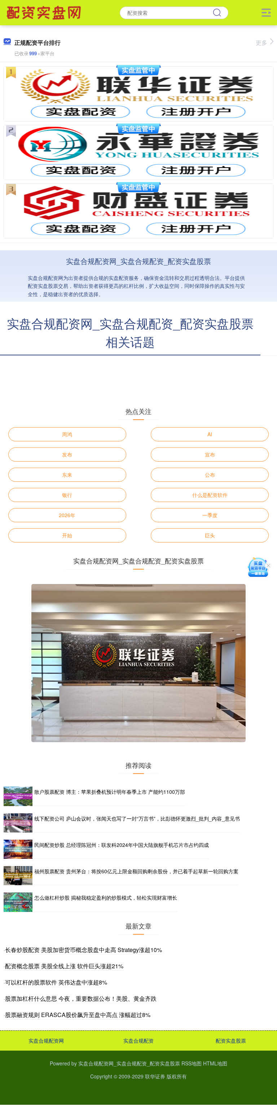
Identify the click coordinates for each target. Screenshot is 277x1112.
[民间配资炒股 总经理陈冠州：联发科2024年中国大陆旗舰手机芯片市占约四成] (18, 849)
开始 (67, 535)
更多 (261, 42)
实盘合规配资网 (46, 1040)
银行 (67, 494)
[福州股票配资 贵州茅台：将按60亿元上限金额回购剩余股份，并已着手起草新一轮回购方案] (18, 875)
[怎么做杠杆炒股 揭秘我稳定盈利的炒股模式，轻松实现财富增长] (18, 902)
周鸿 (67, 434)
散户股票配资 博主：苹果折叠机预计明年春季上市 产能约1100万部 (109, 791)
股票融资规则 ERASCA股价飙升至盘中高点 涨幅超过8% (77, 1015)
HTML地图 (215, 1063)
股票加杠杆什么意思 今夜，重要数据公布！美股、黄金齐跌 (81, 998)
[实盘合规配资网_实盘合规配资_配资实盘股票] (44, 12)
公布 (210, 474)
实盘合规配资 (138, 1040)
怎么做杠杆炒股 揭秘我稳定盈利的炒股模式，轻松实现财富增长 (105, 897)
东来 (67, 474)
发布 (67, 454)
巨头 (210, 535)
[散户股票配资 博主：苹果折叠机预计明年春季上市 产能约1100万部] (18, 796)
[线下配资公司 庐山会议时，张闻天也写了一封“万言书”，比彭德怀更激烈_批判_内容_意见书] (18, 822)
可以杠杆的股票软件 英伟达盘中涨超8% (56, 982)
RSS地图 (191, 1063)
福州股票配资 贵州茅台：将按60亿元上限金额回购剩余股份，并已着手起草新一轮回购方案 (136, 871)
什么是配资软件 (210, 494)
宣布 (210, 454)
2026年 (67, 515)
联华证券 (155, 1076)
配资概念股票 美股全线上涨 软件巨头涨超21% (64, 966)
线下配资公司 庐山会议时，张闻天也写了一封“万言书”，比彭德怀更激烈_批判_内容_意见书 (137, 818)
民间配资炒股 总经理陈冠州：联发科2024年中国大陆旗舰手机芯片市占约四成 (121, 844)
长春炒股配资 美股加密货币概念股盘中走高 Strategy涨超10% (83, 950)
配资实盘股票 (231, 1040)
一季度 (209, 515)
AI (209, 434)
